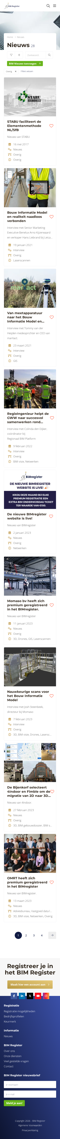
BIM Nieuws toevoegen (22, 63)
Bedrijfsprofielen (14, 1016)
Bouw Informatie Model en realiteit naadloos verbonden (27, 217)
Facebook (14, 996)
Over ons (9, 1051)
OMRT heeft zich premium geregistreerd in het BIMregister (27, 882)
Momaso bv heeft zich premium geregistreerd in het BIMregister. (27, 605)
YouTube (38, 996)
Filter (11, 55)
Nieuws (8, 1036)
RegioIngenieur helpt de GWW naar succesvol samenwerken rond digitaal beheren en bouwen (28, 418)
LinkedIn (22, 996)
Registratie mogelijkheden (19, 1011)
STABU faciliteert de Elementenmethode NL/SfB (24, 126)
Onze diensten (12, 1056)
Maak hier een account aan (28, 984)
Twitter (30, 996)
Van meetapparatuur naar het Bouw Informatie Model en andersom (24, 317)
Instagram (46, 996)
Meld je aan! (14, 1103)
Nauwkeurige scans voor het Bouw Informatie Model (28, 696)
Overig (9, 71)
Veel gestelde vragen (16, 1061)
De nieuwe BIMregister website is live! (27, 516)
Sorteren (19, 55)
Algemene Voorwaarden (30, 1125)
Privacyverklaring (30, 1130)
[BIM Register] (12, 6)
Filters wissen (27, 71)
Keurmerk (10, 1021)
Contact (8, 1066)
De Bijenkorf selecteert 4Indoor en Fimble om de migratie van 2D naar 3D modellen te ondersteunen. (28, 791)
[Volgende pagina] (52, 935)
